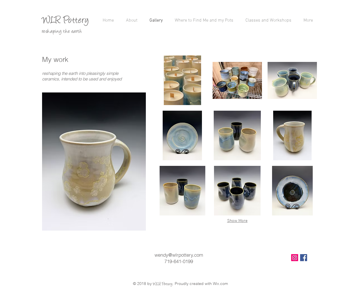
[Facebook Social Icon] (303, 257)
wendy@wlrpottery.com (179, 255)
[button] (182, 80)
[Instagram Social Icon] (294, 257)
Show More (237, 220)
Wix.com (220, 283)
